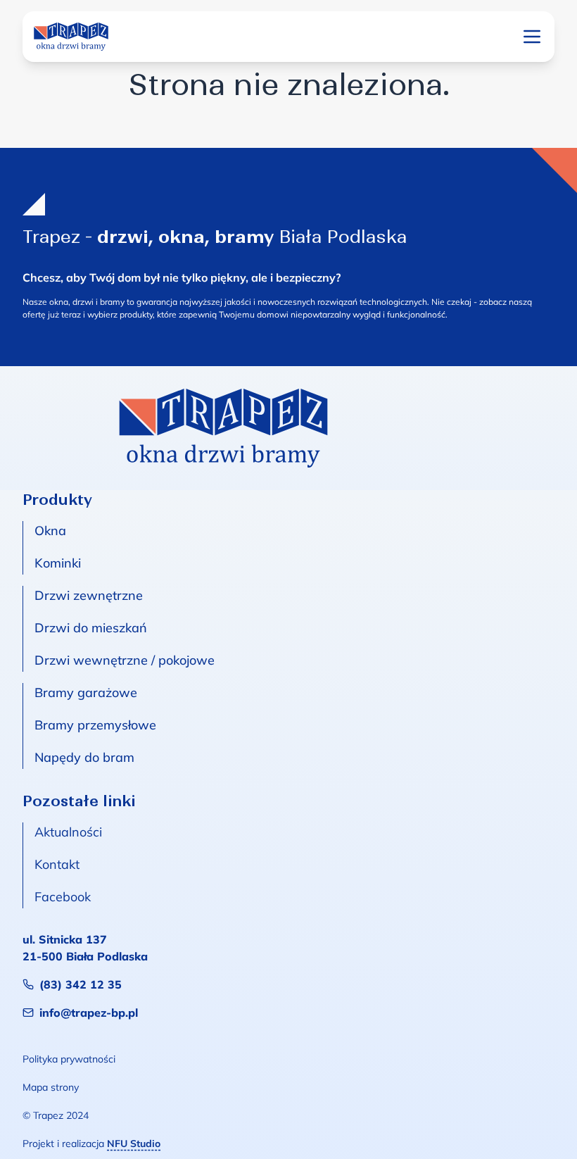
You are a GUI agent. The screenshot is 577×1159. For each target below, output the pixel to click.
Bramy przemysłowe (95, 725)
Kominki (57, 563)
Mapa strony (51, 1087)
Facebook (62, 897)
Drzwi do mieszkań (90, 628)
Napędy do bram (84, 757)
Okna (50, 530)
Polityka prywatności (69, 1059)
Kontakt (57, 864)
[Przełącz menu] (532, 37)
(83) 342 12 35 (80, 984)
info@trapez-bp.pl (88, 1012)
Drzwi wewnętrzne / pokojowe (124, 660)
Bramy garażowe (85, 692)
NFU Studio (133, 1143)
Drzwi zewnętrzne (88, 595)
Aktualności (68, 832)
